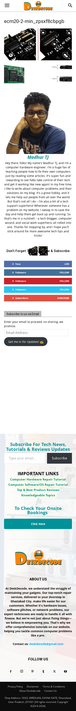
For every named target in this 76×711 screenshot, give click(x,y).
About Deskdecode (30, 691)
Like (66, 263)
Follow (64, 272)
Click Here (38, 524)
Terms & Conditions (54, 686)
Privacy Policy (15, 686)
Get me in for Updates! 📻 (25, 342)
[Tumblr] (44, 672)
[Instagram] (22, 671)
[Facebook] (11, 672)
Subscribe (63, 298)
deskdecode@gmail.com (46, 644)
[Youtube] (65, 672)
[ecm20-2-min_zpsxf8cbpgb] (38, 59)
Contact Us (50, 691)
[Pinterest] (33, 672)
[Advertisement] (36, 387)
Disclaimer (33, 686)
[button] (6, 5)
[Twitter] (54, 672)
